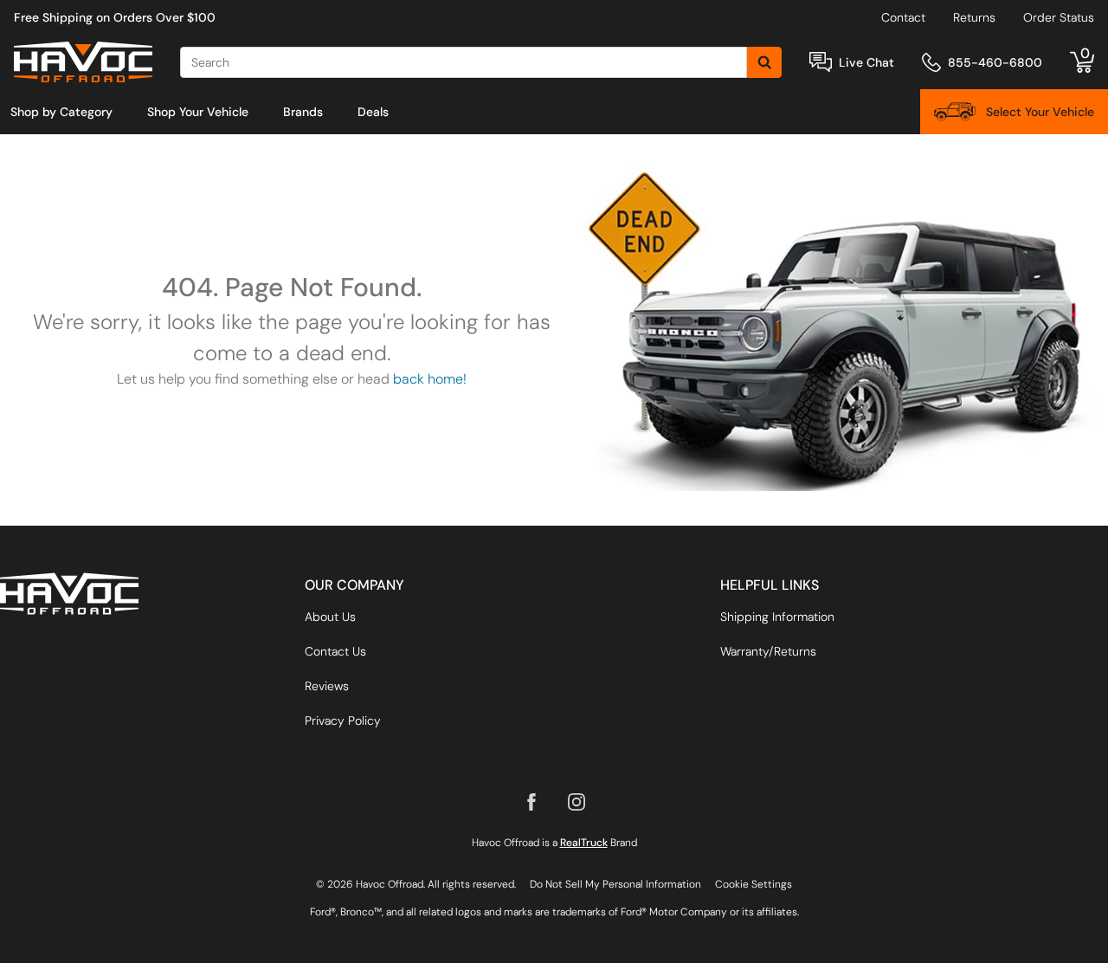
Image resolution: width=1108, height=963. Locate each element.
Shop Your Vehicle (197, 112)
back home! (430, 379)
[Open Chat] (820, 62)
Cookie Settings (753, 884)
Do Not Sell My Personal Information (615, 884)
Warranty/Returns (768, 651)
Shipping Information (777, 616)
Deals (373, 112)
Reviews (327, 686)
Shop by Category (61, 112)
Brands (303, 112)
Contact (903, 17)
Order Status (1058, 17)
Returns (974, 17)
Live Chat (866, 62)
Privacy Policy (343, 720)
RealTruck (584, 843)
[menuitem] (61, 111)
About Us (330, 616)
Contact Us (335, 651)
